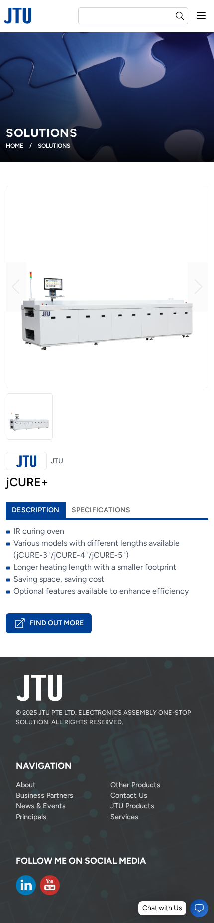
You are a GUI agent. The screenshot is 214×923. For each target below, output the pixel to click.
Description (36, 510)
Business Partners (44, 795)
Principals (31, 816)
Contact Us (128, 795)
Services (124, 816)
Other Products (135, 784)
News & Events (41, 805)
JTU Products (132, 805)
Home (14, 145)
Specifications (101, 510)
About (26, 784)
